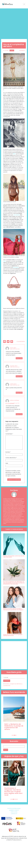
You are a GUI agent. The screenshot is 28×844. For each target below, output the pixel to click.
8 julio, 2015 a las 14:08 (14, 349)
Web (6, 463)
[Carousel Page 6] (17, 799)
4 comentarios (21, 341)
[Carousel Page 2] (13, 735)
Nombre (8, 452)
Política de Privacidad (14, 808)
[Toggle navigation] (24, 4)
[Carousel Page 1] (12, 735)
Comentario (9, 434)
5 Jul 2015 (5, 50)
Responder (19, 358)
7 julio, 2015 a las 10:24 (14, 367)
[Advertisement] (14, 23)
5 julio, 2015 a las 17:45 (14, 403)
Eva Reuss (22, 50)
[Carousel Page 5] (15, 799)
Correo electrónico (11, 457)
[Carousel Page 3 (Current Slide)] (14, 735)
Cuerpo (12, 50)
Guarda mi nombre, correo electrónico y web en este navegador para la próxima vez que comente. (13, 473)
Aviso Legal (14, 812)
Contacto (14, 813)
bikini (4, 261)
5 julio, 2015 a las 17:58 (14, 385)
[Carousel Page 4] (15, 735)
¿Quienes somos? (14, 810)
